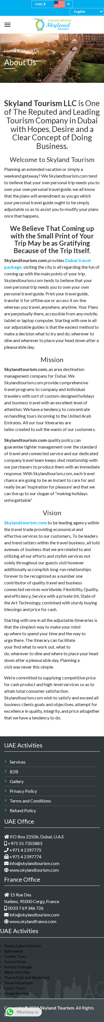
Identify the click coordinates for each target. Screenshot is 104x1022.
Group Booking (16, 993)
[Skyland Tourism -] (51, 23)
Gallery (17, 781)
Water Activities (17, 972)
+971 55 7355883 (24, 843)
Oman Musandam (18, 983)
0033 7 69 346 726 (25, 908)
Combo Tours (15, 956)
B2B (14, 771)
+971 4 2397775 (25, 850)
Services (18, 761)
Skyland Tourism (57, 1007)
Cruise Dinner (15, 961)
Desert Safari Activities (22, 946)
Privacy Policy (23, 791)
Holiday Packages (18, 967)
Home (10, 50)
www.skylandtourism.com (34, 870)
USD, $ (40, 4)
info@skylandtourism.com (34, 863)
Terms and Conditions (30, 800)
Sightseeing (13, 951)
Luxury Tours (14, 988)
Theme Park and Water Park (27, 977)
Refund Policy (23, 810)
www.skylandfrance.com (32, 921)
